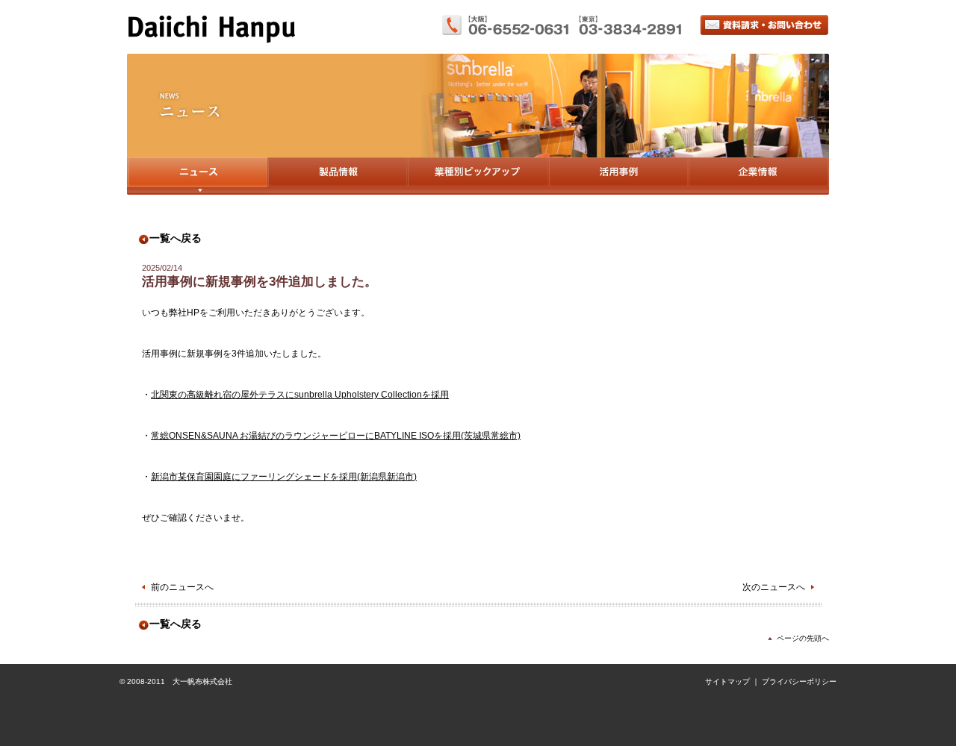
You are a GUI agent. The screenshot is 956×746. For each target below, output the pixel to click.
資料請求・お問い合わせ (764, 25)
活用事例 (618, 176)
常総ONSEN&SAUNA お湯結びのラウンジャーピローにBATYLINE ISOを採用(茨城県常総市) (336, 435)
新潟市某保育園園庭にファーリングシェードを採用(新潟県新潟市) (284, 476)
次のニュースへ (773, 587)
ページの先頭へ (803, 638)
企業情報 (758, 176)
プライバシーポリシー (799, 681)
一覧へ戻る (175, 238)
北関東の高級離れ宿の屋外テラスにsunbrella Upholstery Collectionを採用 (300, 394)
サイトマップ (727, 681)
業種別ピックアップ (477, 176)
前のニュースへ (182, 587)
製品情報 (337, 176)
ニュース (197, 176)
